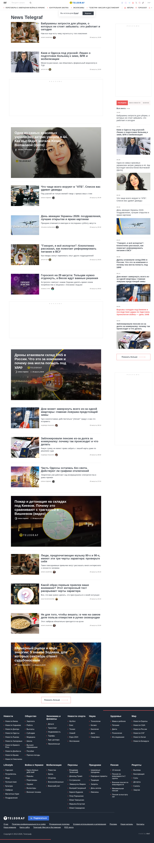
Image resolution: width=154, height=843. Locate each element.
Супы (135, 778)
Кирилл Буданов (76, 792)
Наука (92, 716)
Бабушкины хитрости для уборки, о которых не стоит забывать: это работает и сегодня (70, 26)
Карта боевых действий (32, 771)
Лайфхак (9, 790)
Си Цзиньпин (74, 780)
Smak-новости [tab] (134, 103)
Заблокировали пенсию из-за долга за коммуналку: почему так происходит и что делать (69, 441)
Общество (30, 716)
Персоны (73, 765)
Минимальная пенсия (118, 790)
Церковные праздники (95, 771)
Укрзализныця (54, 744)
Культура (9, 786)
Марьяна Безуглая (77, 804)
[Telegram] (129, 2)
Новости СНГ (139, 733)
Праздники (95, 765)
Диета (114, 729)
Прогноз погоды (33, 755)
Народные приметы (99, 776)
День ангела (96, 788)
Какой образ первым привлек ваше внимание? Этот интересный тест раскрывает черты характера (65, 588)
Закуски (136, 790)
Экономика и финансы (53, 717)
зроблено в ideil (144, 834)
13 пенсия (116, 770)
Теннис (72, 729)
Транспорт (52, 728)
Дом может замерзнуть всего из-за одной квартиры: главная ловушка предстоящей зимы (69, 411)
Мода (7, 778)
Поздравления (11, 798)
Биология (95, 729)
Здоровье (115, 716)
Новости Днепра (12, 729)
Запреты (94, 784)
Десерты (137, 782)
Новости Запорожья (13, 741)
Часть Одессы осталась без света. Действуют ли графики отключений (65, 469)
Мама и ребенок (119, 721)
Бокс (71, 725)
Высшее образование (32, 746)
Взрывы (30, 776)
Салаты (136, 786)
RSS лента (69, 827)
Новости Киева (11, 721)
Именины (95, 792)
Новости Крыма (11, 755)
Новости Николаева (13, 759)
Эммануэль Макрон (77, 784)
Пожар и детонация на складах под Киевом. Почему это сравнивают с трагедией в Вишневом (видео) (40, 508)
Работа (30, 725)
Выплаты (30, 729)
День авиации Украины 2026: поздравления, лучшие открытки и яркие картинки (71, 218)
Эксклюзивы (78, 8)
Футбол (72, 721)
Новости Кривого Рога (12, 746)
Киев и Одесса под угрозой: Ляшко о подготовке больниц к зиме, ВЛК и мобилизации (66, 56)
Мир (134, 716)
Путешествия (11, 782)
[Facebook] (122, 2)
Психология (117, 733)
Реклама (113, 824)
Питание (115, 725)
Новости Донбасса (13, 751)
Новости (8, 716)
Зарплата (31, 721)
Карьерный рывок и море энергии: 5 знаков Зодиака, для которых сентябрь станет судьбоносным (41, 654)
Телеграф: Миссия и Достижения (47, 827)
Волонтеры (31, 788)
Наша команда (10, 827)
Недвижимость (54, 732)
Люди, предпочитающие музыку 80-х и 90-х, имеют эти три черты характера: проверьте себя (70, 558)
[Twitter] (136, 2)
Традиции (95, 780)
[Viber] (126, 3)
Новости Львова (12, 737)
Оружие (30, 784)
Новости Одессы (12, 733)
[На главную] (77, 3)
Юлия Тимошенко (76, 800)
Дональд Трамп (75, 776)
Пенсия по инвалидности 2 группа (118, 776)
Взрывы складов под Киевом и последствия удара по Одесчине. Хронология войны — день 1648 (133, 312)
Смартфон (95, 737)
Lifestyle (8, 765)
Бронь (50, 774)
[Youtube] (133, 3)
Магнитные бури (12, 794)
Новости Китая (139, 737)
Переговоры (32, 780)
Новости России (140, 729)
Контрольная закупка (58, 8)
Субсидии (31, 733)
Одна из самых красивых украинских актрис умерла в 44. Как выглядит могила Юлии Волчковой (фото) (41, 139)
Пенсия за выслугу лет (120, 796)
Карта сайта (25, 827)
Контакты (140, 824)
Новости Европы (140, 721)
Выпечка (137, 770)
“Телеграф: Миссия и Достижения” (104, 8)
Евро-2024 (73, 737)
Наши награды (127, 824)
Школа (29, 741)
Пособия (30, 751)
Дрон (93, 733)
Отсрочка (52, 778)
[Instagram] (139, 2)
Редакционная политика (59, 824)
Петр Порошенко (76, 796)
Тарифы (51, 736)
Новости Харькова (13, 725)
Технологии (95, 721)
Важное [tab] (146, 103)
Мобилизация (54, 765)
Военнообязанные (56, 782)
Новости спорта (76, 716)
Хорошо (88, 13)
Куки (76, 13)
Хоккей (72, 733)
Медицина (31, 737)
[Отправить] (30, 3)
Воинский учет (54, 786)
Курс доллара (53, 740)
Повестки (52, 770)
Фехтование (74, 741)
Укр (148, 3)
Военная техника (34, 792)
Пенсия (114, 765)
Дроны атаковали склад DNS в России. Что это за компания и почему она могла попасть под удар (40, 361)
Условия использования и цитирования (89, 824)
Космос (94, 725)
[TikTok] (143, 3)
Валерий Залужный (77, 788)
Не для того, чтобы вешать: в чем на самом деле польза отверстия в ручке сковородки (70, 616)
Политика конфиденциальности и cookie (29, 824)
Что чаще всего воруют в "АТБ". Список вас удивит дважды (70, 188)
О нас (6, 824)
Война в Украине (34, 765)
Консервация (138, 774)
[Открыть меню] (5, 3)
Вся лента (121, 108)
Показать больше (52, 700)
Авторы (130, 8)
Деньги (51, 724)
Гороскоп (142, 8)
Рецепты (136, 765)
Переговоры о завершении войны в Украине (25, 8)
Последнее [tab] (122, 103)
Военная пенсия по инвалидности (120, 783)
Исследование (118, 737)
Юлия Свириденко (77, 808)
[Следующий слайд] (151, 8)
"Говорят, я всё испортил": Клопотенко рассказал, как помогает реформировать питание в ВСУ (68, 248)
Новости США (139, 725)
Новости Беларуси (141, 741)
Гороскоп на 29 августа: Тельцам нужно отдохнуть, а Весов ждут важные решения (69, 277)
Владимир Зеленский (73, 771)
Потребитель (10, 774)
